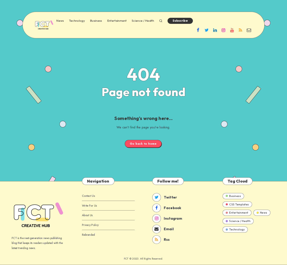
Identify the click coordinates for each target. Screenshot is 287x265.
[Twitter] (206, 30)
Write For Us (89, 206)
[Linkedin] (215, 30)
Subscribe (180, 20)
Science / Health (143, 20)
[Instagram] (223, 30)
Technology (77, 20)
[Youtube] (232, 30)
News (60, 20)
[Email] (249, 30)
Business (96, 20)
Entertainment (117, 20)
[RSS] (240, 30)
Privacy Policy (90, 225)
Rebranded (88, 235)
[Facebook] (198, 30)
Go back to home (143, 143)
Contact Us (88, 196)
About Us (87, 215)
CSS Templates (239, 204)
